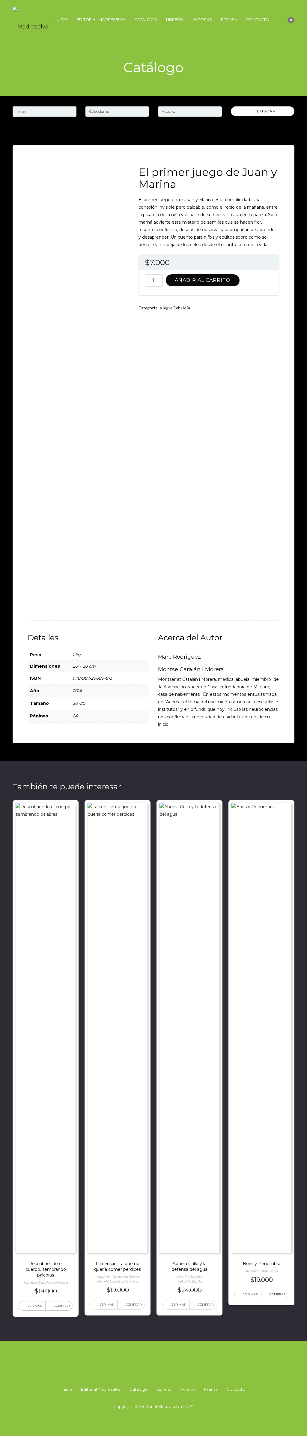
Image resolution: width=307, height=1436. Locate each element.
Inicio (61, 19)
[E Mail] (164, 1372)
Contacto (257, 19)
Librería (174, 19)
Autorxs (202, 19)
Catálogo (145, 19)
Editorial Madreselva (101, 19)
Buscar (264, 111)
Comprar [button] (62, 1306)
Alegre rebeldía (174, 308)
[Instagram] (153, 1372)
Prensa (229, 19)
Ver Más (35, 1306)
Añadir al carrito (203, 280)
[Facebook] (142, 1372)
